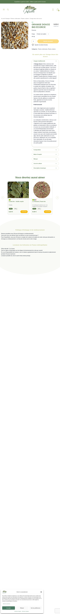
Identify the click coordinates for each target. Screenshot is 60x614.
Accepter (8, 608)
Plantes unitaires (25, 18)
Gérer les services (6, 603)
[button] (41, 592)
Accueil (3, 18)
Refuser (22, 608)
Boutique (8, 18)
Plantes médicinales (15, 18)
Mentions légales (17, 611)
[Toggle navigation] (4, 9)
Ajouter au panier (48, 41)
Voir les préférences (35, 608)
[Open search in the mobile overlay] (7, 9)
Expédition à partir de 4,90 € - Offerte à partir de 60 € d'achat (30, 1)
